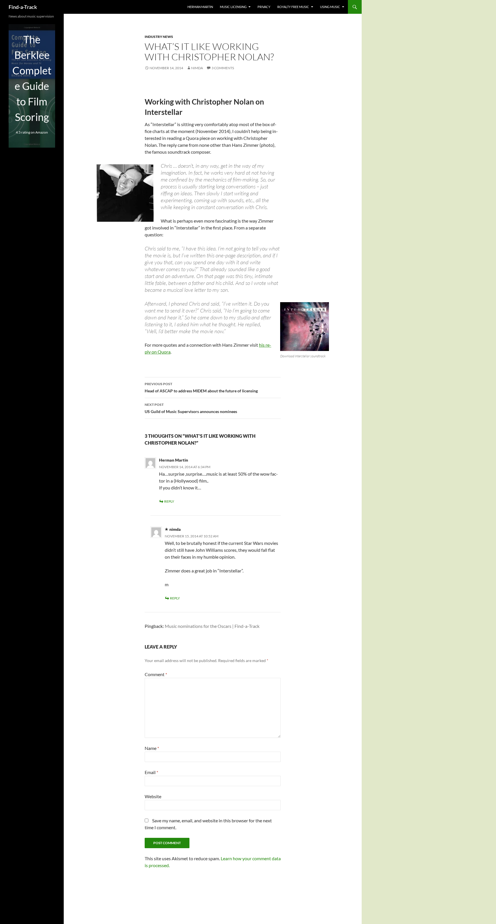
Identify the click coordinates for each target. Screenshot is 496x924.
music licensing (233, 7)
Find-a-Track (23, 7)
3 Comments (223, 68)
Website (153, 796)
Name (152, 748)
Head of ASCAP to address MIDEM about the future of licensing (201, 387)
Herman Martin (200, 7)
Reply (169, 501)
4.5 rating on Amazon (32, 132)
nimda (197, 68)
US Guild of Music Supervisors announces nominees (191, 408)
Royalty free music (293, 7)
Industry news (159, 36)
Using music (330, 7)
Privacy (263, 7)
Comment (156, 674)
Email (151, 772)
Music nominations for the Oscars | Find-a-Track (212, 626)
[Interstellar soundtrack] (304, 326)
